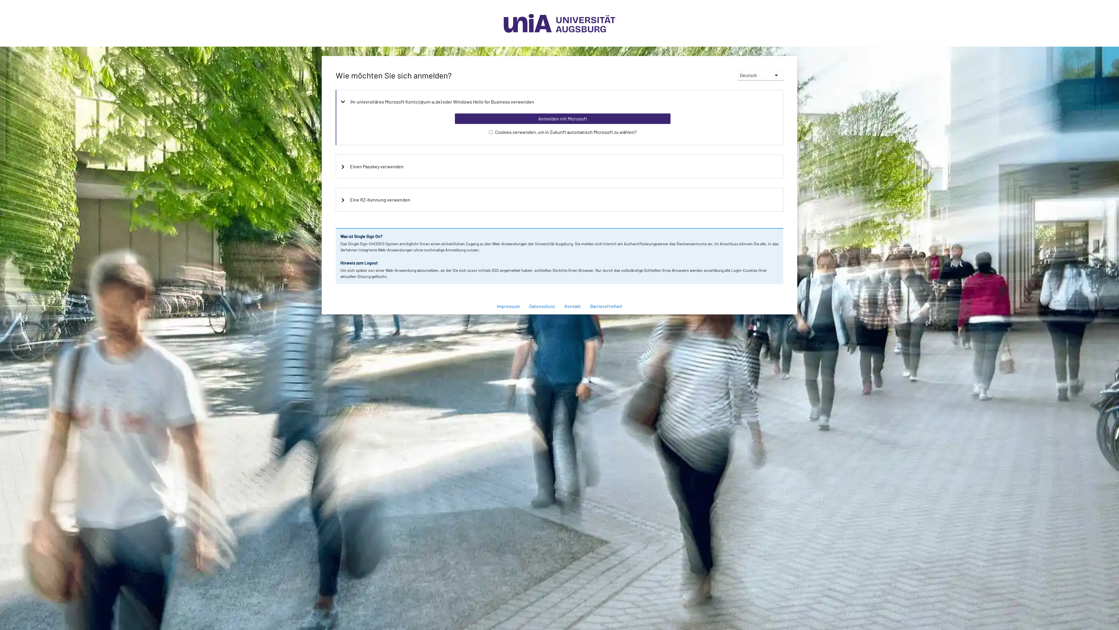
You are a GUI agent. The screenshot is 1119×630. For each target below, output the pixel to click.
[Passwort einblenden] (771, 291)
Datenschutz (542, 306)
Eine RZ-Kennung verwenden (380, 199)
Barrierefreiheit (606, 306)
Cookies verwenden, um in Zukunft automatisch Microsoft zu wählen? (565, 132)
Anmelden (562, 317)
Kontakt (572, 306)
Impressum (508, 306)
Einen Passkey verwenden (377, 166)
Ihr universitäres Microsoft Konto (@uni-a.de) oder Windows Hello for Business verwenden (442, 101)
